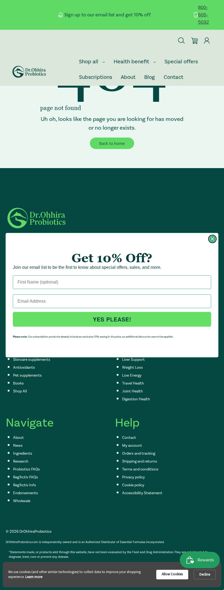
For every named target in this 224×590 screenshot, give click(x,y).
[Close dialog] (212, 239)
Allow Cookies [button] (172, 574)
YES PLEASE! (112, 319)
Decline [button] (204, 574)
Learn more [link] (33, 576)
